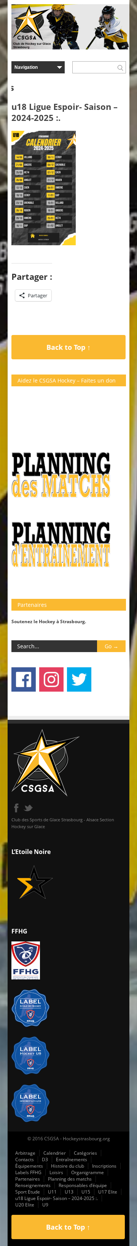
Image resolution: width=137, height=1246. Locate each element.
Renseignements (33, 1185)
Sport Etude (27, 1192)
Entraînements (71, 1159)
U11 (52, 1192)
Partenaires (27, 1179)
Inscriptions (104, 1166)
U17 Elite (107, 1192)
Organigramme (87, 1172)
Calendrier (54, 1153)
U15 (85, 1192)
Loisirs (56, 1172)
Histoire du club (67, 1166)
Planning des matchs (70, 1179)
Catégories (85, 1153)
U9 (45, 1205)
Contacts (24, 1159)
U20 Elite (24, 1205)
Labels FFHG (28, 1172)
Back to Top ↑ (68, 347)
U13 (69, 1192)
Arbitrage (25, 1153)
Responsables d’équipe (83, 1185)
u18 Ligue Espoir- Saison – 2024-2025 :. (56, 1198)
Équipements (29, 1166)
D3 (45, 1159)
